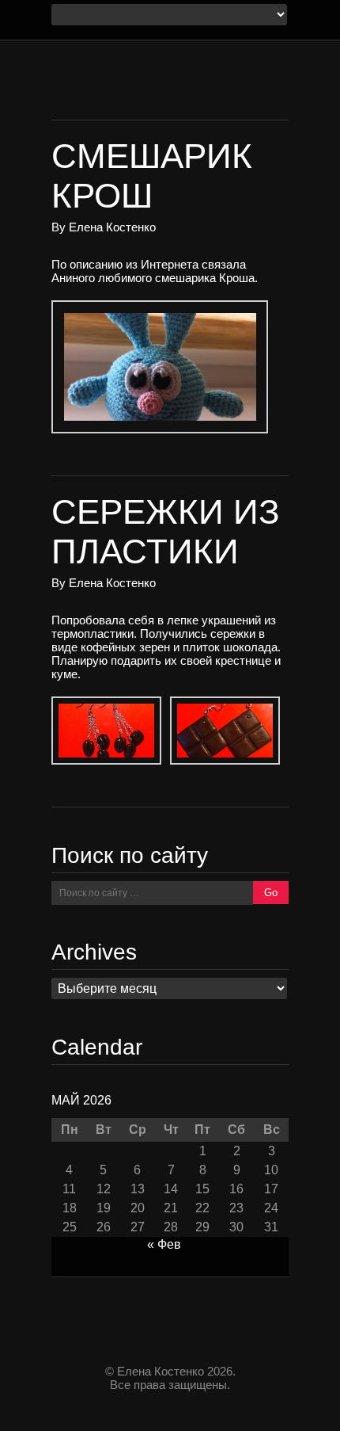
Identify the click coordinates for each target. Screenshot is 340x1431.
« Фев (164, 1244)
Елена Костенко (112, 227)
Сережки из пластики (165, 531)
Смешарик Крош (151, 175)
